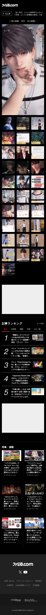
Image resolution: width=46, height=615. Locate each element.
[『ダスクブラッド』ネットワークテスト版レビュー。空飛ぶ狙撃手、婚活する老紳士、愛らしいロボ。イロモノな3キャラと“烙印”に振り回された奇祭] (11, 489)
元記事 (7, 13)
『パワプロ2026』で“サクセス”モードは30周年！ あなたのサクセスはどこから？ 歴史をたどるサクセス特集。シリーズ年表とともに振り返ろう (11, 467)
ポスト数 (37, 329)
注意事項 (10, 585)
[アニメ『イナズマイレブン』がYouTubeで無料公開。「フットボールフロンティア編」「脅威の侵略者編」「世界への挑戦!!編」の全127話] (37, 350)
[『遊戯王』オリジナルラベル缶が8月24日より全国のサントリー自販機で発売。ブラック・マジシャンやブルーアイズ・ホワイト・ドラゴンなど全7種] (37, 337)
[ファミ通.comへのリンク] (10, 5)
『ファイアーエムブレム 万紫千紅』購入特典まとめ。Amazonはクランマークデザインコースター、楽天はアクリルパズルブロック (11, 535)
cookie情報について (23, 585)
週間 (21, 329)
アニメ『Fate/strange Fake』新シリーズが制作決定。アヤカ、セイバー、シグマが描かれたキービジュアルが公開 (21, 366)
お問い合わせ (9, 581)
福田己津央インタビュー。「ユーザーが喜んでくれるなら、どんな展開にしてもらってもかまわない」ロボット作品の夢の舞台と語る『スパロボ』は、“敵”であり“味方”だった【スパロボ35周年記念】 (34, 535)
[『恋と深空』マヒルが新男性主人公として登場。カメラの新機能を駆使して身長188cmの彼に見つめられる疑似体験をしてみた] (8, 123)
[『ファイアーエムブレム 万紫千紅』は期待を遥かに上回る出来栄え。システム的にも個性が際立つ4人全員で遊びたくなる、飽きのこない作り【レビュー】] (34, 455)
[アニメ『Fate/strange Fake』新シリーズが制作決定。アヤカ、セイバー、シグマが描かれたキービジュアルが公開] (37, 364)
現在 (5, 329)
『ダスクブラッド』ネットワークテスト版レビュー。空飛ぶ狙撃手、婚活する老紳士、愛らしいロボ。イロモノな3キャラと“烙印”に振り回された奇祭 (11, 501)
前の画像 (15, 21)
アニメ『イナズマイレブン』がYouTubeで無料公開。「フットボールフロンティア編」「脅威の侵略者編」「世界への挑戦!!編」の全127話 (20, 352)
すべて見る (40, 323)
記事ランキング (12, 323)
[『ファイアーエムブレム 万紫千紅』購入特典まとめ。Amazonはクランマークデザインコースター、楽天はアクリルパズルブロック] (11, 523)
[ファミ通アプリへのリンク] (16, 600)
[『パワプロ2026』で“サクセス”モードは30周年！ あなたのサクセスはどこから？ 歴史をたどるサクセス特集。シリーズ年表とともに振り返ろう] (11, 455)
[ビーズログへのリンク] (31, 600)
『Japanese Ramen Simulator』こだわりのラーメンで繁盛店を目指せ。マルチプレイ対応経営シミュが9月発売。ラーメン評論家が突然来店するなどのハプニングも (20, 379)
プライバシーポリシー (24, 581)
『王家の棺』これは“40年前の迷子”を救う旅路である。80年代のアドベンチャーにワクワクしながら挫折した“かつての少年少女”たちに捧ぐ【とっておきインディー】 (21, 393)
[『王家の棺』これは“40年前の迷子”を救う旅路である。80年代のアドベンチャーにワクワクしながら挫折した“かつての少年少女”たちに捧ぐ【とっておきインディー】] (37, 391)
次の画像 (31, 21)
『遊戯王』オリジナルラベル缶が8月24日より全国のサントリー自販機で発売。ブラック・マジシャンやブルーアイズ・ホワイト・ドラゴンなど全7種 (20, 338)
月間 (28, 329)
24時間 (13, 329)
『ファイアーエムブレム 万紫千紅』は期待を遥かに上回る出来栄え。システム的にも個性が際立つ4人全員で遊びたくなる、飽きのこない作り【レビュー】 (34, 467)
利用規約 (38, 581)
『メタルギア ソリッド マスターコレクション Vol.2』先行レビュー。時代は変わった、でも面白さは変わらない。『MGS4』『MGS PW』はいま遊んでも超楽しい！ (34, 501)
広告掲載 (36, 585)
